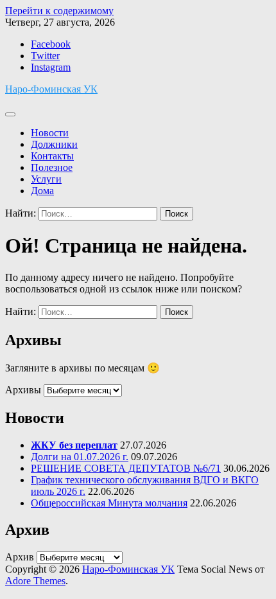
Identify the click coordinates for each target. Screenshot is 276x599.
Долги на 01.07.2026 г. (79, 456)
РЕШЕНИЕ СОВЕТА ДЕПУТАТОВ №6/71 (126, 468)
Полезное (52, 167)
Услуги (46, 179)
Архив (19, 556)
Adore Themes (35, 580)
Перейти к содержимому (59, 10)
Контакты (52, 155)
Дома (42, 190)
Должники (54, 144)
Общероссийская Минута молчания (109, 502)
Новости (50, 132)
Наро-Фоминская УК (51, 89)
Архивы (23, 389)
